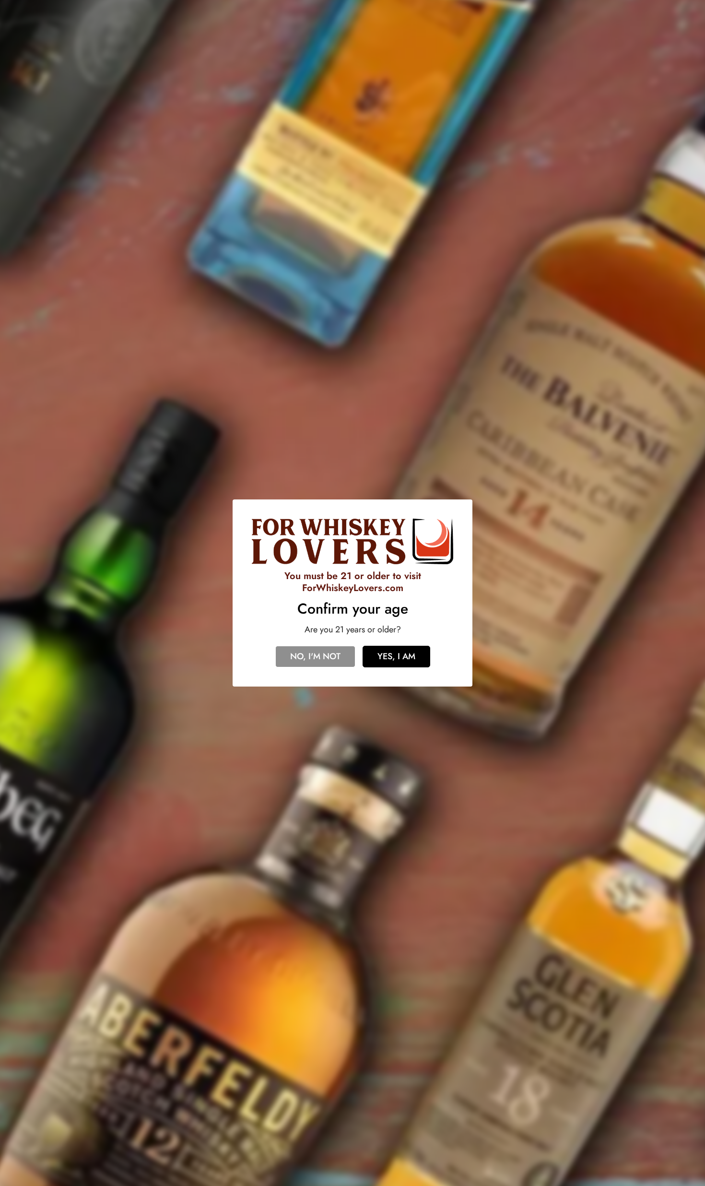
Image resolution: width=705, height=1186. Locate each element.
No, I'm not (315, 656)
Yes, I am (396, 656)
